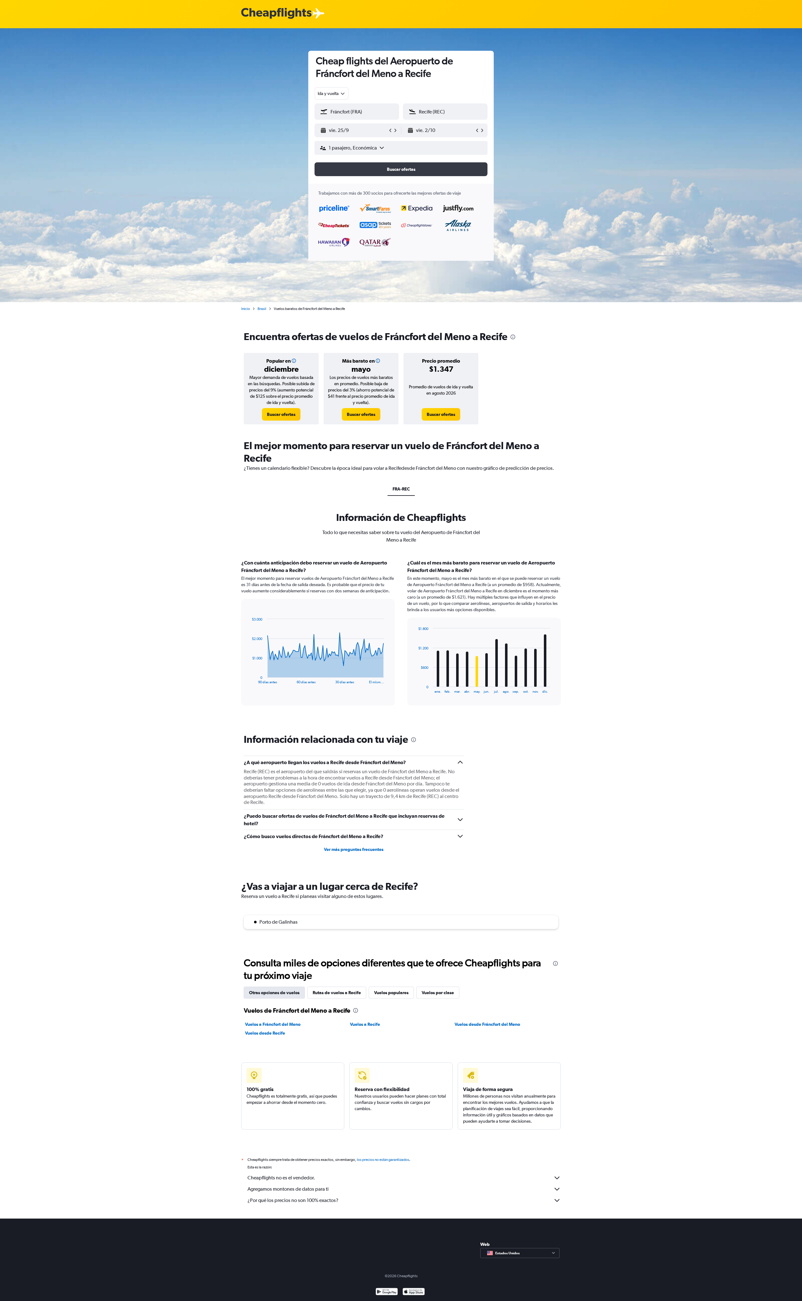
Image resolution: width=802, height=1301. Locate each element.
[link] (281, 414)
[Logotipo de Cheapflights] (276, 14)
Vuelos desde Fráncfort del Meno (487, 1024)
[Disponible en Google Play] (386, 1292)
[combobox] (332, 93)
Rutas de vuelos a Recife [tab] (337, 992)
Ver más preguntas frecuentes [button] (353, 849)
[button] (354, 130)
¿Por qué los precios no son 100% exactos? (292, 1200)
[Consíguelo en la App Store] (413, 1292)
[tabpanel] (401, 638)
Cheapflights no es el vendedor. (281, 1178)
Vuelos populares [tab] (391, 992)
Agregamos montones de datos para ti (288, 1189)
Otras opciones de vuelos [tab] (274, 992)
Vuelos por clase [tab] (438, 992)
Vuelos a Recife (365, 1024)
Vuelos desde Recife (265, 1033)
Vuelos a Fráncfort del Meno (272, 1024)
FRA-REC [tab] (401, 488)
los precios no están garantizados (383, 1159)
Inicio (245, 309)
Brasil (262, 309)
